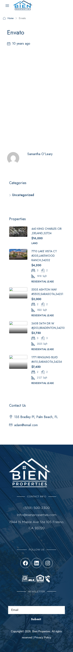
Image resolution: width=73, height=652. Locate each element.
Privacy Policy (42, 637)
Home (11, 18)
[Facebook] (25, 563)
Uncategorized (23, 195)
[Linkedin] (36, 563)
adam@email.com (26, 425)
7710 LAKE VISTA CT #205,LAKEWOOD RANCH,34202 (44, 255)
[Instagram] (48, 563)
